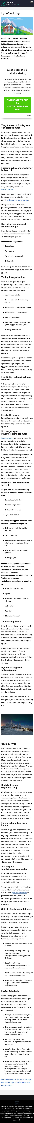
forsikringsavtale (7, 189)
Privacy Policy (17, 1121)
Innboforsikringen (7, 438)
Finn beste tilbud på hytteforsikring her (17, 105)
